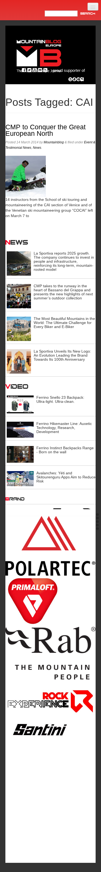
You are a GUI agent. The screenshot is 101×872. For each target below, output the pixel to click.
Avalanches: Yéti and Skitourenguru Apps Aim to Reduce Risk (66, 477)
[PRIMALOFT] (50, 600)
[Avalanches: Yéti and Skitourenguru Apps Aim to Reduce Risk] (20, 478)
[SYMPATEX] (50, 787)
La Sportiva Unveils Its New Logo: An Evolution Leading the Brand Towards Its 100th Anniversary (62, 355)
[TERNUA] (50, 826)
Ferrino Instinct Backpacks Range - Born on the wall (65, 450)
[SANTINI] (50, 729)
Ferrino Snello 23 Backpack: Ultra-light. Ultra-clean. (60, 399)
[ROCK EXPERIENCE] (50, 701)
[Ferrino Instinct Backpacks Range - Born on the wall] (20, 454)
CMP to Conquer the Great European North (45, 130)
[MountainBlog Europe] (39, 55)
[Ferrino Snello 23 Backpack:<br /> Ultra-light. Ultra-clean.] (20, 404)
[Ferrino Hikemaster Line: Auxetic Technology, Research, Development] (20, 429)
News (37, 148)
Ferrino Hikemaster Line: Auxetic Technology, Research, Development (64, 427)
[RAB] (50, 652)
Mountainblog (54, 142)
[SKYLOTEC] (50, 750)
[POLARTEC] (50, 545)
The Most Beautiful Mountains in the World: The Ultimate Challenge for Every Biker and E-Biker (64, 322)
